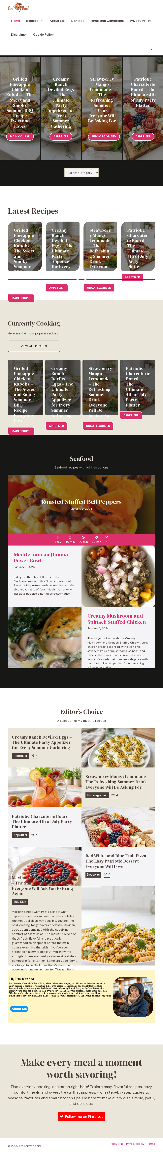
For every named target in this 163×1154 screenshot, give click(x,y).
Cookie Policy (43, 34)
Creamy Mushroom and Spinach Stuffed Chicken (116, 619)
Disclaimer (19, 34)
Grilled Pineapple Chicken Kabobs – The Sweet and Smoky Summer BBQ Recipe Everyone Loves (20, 102)
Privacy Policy (140, 21)
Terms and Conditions (107, 21)
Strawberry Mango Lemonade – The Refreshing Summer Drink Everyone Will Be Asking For (102, 100)
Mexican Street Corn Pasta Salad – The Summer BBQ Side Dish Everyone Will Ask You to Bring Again (45, 885)
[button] (150, 48)
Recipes (32, 21)
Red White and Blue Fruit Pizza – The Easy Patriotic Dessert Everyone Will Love (117, 861)
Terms (151, 1143)
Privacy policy (135, 1143)
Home (15, 21)
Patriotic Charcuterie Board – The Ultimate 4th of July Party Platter (143, 92)
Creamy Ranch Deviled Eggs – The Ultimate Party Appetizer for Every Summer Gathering (61, 102)
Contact (77, 21)
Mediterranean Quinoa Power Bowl (41, 557)
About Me (57, 21)
